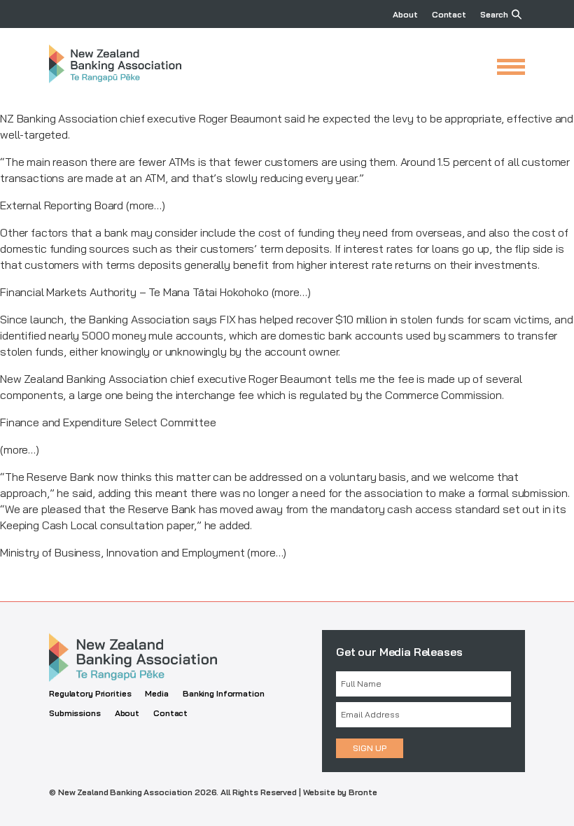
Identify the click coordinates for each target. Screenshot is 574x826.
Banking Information (224, 693)
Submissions (75, 713)
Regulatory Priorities (90, 693)
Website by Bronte (340, 792)
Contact (449, 14)
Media (156, 693)
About (405, 14)
